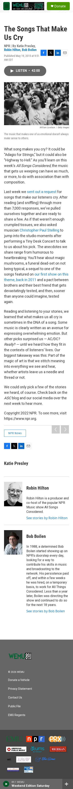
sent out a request (41, 192)
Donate (60, 6)
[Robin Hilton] (13, 494)
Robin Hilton (12, 50)
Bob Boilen (29, 50)
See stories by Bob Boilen (45, 611)
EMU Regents (16, 715)
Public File (14, 706)
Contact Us (15, 697)
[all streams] (67, 784)
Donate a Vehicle (19, 680)
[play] (6, 784)
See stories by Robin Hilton (47, 518)
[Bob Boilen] (13, 542)
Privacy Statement (20, 688)
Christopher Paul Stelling (39, 230)
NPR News (15, 433)
